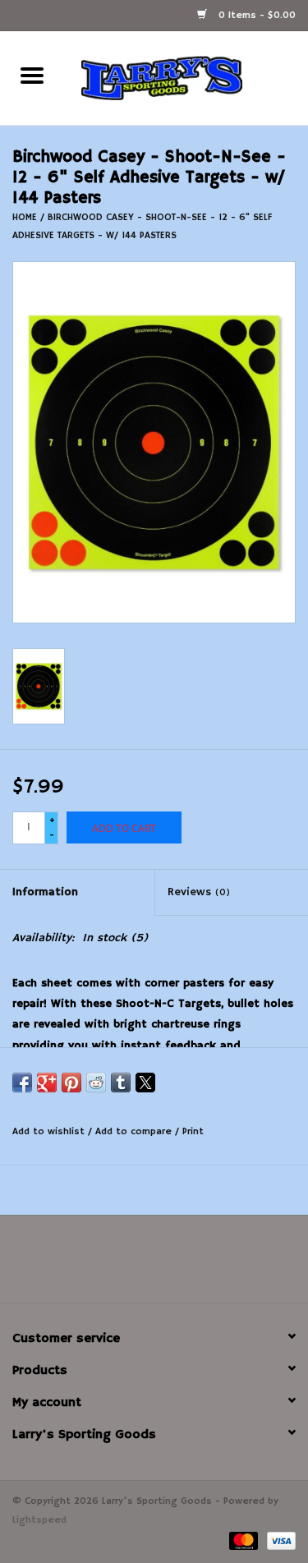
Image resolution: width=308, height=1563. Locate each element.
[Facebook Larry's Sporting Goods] (154, 1265)
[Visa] (278, 1540)
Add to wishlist (50, 1131)
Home (24, 217)
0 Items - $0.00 (255, 15)
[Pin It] (71, 1082)
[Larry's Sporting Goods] (186, 78)
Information (45, 892)
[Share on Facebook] (22, 1082)
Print (193, 1131)
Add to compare (135, 1131)
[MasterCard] (242, 1540)
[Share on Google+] (47, 1082)
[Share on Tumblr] (121, 1082)
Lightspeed (39, 1520)
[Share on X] (145, 1082)
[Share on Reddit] (96, 1082)
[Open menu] (32, 74)
